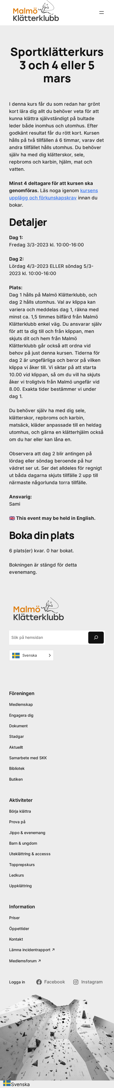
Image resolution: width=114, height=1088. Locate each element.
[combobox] (16, 1084)
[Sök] (96, 638)
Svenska (20, 1084)
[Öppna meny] (101, 12)
